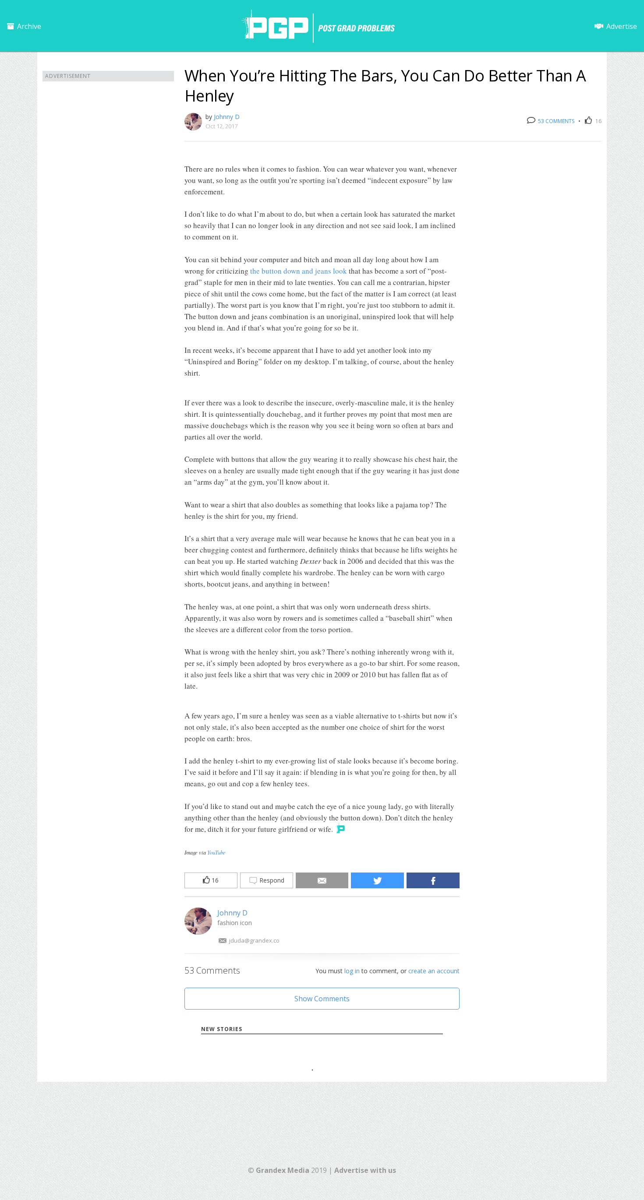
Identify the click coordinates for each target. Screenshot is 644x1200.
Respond (271, 880)
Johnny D (227, 117)
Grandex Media (282, 1170)
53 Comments (555, 121)
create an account (434, 971)
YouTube (216, 852)
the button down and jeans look (298, 271)
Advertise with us (365, 1170)
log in (352, 971)
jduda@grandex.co (254, 940)
